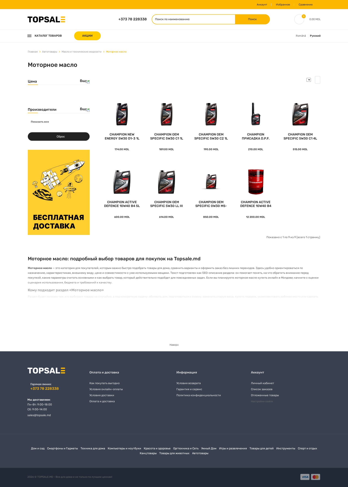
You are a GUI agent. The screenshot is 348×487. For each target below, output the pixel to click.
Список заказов (261, 389)
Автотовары (49, 51)
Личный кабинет (262, 383)
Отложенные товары (265, 395)
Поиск (252, 19)
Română (301, 35)
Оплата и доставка (102, 401)
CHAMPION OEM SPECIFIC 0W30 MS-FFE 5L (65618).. (211, 203)
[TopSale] (46, 19)
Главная (33, 51)
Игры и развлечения (233, 448)
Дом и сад (38, 448)
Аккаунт (262, 4)
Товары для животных (174, 453)
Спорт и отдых (307, 448)
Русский (315, 35)
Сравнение (306, 4)
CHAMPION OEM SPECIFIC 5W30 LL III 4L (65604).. (166, 203)
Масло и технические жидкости (82, 51)
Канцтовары (148, 453)
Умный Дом (208, 448)
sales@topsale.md (39, 415)
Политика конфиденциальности (198, 395)
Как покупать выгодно (104, 383)
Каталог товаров (48, 35)
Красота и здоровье (157, 448)
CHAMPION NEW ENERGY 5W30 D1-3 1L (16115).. (122, 136)
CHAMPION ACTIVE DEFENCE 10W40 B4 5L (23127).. (122, 203)
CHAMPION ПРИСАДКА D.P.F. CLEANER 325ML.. (255, 136)
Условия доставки (101, 395)
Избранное (283, 4)
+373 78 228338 (132, 19)
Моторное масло (116, 51)
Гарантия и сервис (189, 389)
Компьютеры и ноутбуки (124, 448)
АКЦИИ (87, 35)
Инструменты (285, 448)
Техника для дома (93, 448)
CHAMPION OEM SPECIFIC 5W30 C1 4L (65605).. (300, 136)
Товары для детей (262, 448)
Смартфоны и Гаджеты (62, 448)
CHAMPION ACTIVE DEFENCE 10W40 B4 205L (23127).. (255, 203)
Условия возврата (188, 383)
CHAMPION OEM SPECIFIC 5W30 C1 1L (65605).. (166, 136)
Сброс (61, 136)
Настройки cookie (262, 401)
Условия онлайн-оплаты (106, 389)
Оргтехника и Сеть (186, 448)
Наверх (174, 344)
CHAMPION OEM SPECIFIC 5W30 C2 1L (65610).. (211, 136)
